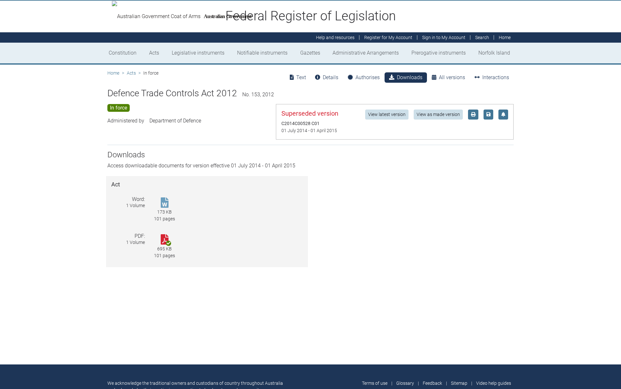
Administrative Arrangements (365, 53)
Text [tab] (301, 77)
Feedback (432, 383)
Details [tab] (330, 77)
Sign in (443, 37)
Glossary (405, 383)
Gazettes (310, 53)
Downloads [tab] (409, 77)
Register (388, 37)
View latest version (387, 114)
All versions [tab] (452, 77)
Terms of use (374, 383)
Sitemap (459, 383)
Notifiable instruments (262, 53)
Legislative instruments (198, 53)
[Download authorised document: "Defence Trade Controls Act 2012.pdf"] (164, 240)
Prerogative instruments (438, 53)
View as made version (438, 114)
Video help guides (493, 383)
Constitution (122, 53)
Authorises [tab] (367, 77)
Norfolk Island (494, 53)
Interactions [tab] (495, 77)
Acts (154, 53)
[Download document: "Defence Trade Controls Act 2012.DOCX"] (164, 203)
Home (113, 73)
